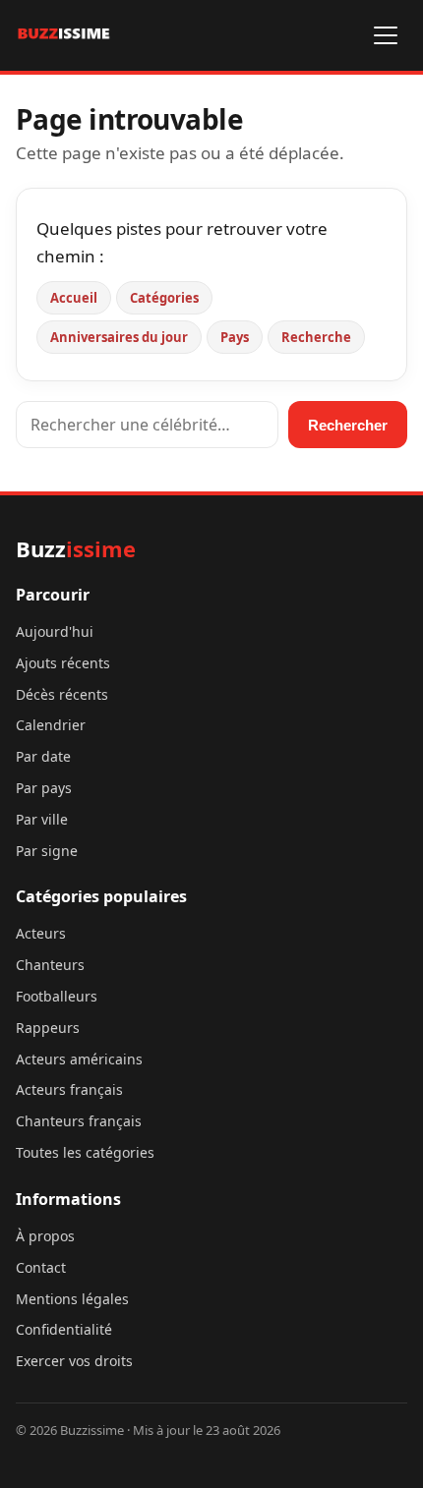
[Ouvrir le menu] (385, 35)
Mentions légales (72, 1298)
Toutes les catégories (85, 1152)
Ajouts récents (63, 663)
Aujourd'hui (54, 631)
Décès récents (62, 694)
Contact (41, 1267)
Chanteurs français (79, 1121)
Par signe (47, 850)
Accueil (73, 298)
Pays (234, 337)
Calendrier (51, 724)
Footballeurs (56, 996)
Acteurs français (69, 1089)
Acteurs (41, 933)
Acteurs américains (79, 1059)
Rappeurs (48, 1027)
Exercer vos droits (74, 1360)
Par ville (42, 819)
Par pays (44, 787)
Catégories (164, 298)
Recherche (316, 337)
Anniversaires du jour (119, 337)
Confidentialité (64, 1329)
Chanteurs (50, 964)
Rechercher (348, 425)
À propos (45, 1236)
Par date (43, 756)
